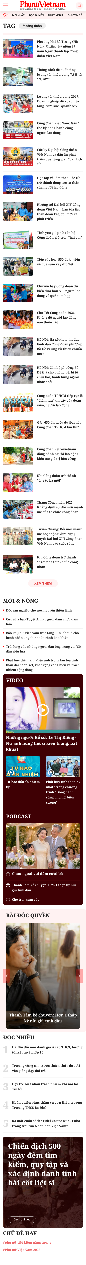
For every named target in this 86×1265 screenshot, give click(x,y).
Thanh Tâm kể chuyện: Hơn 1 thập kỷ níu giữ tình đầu (44, 887)
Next (79, 976)
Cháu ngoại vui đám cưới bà (37, 873)
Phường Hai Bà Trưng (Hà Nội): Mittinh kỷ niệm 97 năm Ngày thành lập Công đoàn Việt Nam (57, 48)
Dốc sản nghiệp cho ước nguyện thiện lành (39, 610)
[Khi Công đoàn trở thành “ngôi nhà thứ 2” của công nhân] (18, 564)
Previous (6, 976)
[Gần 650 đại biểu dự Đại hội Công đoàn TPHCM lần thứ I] (18, 429)
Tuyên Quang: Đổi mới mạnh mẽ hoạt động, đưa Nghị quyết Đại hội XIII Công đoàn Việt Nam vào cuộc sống (59, 536)
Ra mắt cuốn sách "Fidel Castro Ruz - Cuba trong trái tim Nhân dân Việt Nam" (46, 1123)
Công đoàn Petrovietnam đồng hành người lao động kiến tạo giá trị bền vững (57, 454)
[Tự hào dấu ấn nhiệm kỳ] (23, 766)
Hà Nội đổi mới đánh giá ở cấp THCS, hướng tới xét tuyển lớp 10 (47, 1049)
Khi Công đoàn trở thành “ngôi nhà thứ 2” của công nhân (57, 562)
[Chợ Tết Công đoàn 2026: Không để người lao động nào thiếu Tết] (18, 319)
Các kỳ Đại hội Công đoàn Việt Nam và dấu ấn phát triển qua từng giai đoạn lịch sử (59, 157)
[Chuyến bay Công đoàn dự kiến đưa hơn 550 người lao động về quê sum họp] (18, 293)
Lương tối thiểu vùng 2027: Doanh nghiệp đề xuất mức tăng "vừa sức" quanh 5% (58, 101)
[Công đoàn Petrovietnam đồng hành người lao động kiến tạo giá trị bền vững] (18, 456)
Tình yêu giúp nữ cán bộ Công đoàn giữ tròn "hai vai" (59, 235)
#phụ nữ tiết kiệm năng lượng (27, 1242)
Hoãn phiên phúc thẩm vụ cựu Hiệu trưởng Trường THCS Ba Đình (47, 1105)
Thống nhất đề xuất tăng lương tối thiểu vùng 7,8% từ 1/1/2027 (59, 74)
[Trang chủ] (5, 15)
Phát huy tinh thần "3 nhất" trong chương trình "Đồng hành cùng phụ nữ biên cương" (63, 792)
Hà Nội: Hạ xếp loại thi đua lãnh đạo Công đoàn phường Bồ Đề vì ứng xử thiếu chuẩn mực (59, 346)
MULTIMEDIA (55, 15)
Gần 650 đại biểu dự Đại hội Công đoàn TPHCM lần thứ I (59, 424)
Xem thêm (43, 583)
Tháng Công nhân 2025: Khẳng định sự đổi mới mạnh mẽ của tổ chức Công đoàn (60, 507)
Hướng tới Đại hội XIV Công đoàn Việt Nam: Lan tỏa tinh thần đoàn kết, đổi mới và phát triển (59, 211)
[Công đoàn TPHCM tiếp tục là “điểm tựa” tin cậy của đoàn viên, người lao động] (18, 402)
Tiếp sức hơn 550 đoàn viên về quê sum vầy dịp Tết (58, 261)
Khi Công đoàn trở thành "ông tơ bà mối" (56, 478)
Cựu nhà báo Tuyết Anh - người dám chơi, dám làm (42, 621)
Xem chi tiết (22, 1219)
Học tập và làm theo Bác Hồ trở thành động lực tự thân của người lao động (58, 183)
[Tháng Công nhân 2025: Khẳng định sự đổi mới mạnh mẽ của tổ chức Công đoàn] (18, 509)
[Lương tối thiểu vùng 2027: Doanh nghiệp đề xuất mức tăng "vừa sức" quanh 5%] (18, 103)
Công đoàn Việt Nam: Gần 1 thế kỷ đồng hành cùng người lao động (58, 128)
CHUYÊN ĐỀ (75, 15)
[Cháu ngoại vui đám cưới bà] (43, 846)
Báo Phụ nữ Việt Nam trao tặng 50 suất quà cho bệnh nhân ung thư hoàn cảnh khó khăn (42, 635)
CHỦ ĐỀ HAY (20, 1233)
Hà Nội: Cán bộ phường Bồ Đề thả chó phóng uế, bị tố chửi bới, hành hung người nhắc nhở (58, 374)
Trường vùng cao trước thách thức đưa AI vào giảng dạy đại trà (46, 1068)
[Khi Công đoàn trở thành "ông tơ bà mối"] (18, 482)
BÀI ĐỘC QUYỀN (28, 915)
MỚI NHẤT (18, 15)
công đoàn (33, 26)
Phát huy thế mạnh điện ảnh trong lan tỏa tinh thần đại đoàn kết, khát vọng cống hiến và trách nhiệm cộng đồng (43, 665)
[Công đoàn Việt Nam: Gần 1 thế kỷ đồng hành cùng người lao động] (18, 130)
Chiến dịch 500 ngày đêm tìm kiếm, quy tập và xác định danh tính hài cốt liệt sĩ (42, 1164)
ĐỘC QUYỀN (36, 15)
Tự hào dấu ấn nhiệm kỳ (23, 784)
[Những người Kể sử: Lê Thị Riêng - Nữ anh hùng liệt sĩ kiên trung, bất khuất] (43, 710)
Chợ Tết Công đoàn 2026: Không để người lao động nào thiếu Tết (56, 317)
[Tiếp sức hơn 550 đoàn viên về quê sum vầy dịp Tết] (18, 266)
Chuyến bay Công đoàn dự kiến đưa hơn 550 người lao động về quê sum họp (58, 291)
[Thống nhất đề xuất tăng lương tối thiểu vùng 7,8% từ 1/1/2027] (18, 76)
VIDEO (14, 680)
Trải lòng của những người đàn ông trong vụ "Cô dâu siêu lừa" (43, 648)
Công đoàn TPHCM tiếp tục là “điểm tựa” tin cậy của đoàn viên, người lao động (60, 400)
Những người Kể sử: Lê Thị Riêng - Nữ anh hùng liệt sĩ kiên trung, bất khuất (41, 743)
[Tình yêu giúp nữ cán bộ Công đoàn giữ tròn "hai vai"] (18, 239)
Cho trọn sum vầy (25, 899)
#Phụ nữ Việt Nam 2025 (21, 1250)
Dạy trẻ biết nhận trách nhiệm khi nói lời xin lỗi (45, 1086)
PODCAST (18, 816)
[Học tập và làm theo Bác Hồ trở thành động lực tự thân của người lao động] (18, 184)
